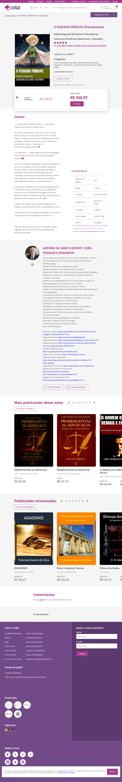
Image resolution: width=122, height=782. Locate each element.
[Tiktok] (30, 754)
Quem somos (10, 646)
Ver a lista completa (25, 409)
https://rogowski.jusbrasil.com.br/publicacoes (60, 351)
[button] (68, 402)
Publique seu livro (78, 1)
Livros (13, 15)
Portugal (39, 1)
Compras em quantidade (35, 650)
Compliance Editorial (33, 638)
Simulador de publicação (38, 659)
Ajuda (115, 1)
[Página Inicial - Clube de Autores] (12, 8)
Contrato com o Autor (13, 659)
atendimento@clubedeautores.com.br (92, 231)
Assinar (82, 654)
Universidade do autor (34, 646)
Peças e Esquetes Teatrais (70, 568)
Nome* (79, 632)
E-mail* (79, 642)
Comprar (77, 104)
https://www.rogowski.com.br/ (73, 354)
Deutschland (60, 1)
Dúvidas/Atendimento (13, 633)
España (49, 1)
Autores (8, 638)
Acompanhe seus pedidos (99, 1)
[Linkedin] (7, 762)
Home (7, 15)
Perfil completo (54, 387)
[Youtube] (15, 762)
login (41, 600)
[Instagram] (23, 754)
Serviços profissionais (34, 642)
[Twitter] (7, 754)
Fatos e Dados (10, 650)
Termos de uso (11, 655)
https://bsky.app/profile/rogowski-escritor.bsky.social (78, 340)
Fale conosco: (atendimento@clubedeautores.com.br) (25, 677)
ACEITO (112, 772)
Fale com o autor (78, 387)
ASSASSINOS (20, 568)
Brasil (31, 1)
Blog (6, 642)
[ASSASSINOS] (33, 538)
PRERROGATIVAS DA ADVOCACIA (30, 470)
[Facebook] (15, 754)
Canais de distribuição (34, 655)
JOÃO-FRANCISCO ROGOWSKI (26, 474)
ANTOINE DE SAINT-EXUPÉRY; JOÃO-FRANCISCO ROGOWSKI (81, 46)
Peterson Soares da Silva (23, 572)
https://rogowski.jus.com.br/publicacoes (79, 366)
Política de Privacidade (66, 773)
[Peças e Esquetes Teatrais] (76, 538)
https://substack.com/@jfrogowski (72, 337)
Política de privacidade (34, 633)
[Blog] (23, 762)
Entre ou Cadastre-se (108, 7)
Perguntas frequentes (13, 673)
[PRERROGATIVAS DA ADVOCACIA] (33, 440)
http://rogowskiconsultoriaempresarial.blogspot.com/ (63, 380)
